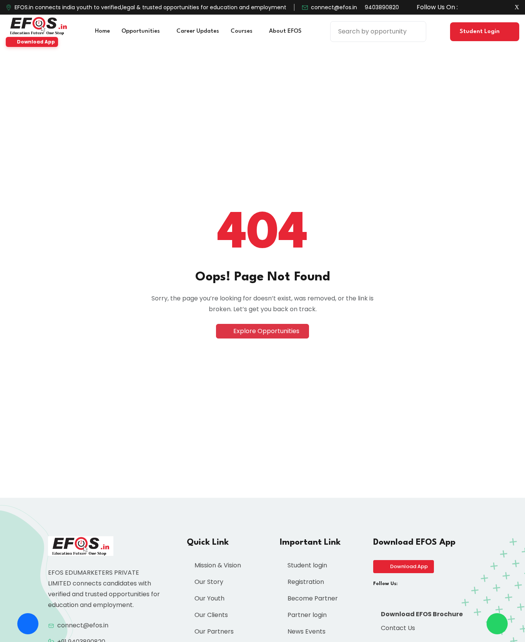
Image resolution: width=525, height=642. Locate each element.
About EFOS (286, 31)
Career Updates (197, 31)
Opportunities (141, 31)
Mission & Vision (217, 565)
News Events (306, 631)
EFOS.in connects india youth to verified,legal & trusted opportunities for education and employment (150, 7)
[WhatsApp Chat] (497, 623)
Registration (305, 581)
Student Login (480, 32)
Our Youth (208, 598)
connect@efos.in (334, 7)
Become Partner (312, 598)
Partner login (306, 614)
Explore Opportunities (265, 331)
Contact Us (397, 628)
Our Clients (210, 614)
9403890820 (382, 7)
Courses (242, 31)
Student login (306, 565)
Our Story (208, 581)
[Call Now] (27, 623)
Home (102, 31)
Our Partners (213, 631)
